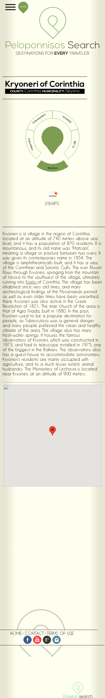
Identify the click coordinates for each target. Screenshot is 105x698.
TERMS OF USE (60, 633)
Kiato (31, 281)
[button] (52, 431)
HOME (23, 6)
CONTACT (34, 633)
